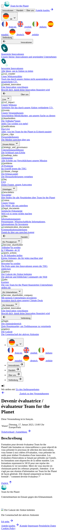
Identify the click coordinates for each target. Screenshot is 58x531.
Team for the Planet (19, 6)
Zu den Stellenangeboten (27, 389)
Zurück (6, 483)
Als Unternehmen (11, 291)
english (28, 27)
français (12, 27)
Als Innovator (10, 304)
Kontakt (23, 525)
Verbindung (7, 37)
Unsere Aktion (10, 144)
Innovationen (17, 41)
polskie (35, 34)
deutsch (20, 34)
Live (6, 99)
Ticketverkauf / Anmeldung (16, 432)
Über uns (30, 10)
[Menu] (2, 6)
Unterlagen (9, 189)
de (13, 18)
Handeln (15, 236)
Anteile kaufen (45, 10)
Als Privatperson (11, 241)
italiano (43, 27)
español (18, 360)
